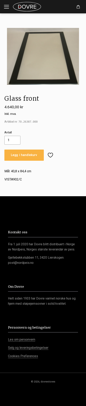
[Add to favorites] (50, 155)
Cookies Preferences (23, 356)
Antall (8, 132)
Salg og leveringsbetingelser (28, 348)
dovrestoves (48, 381)
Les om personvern (21, 339)
